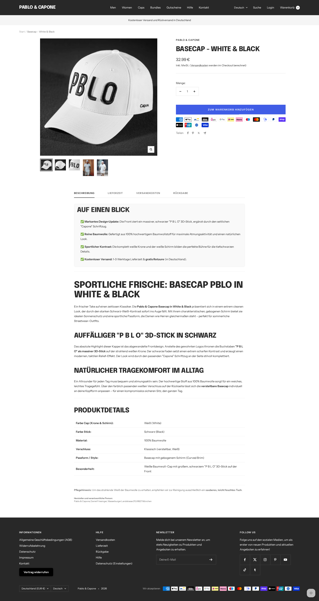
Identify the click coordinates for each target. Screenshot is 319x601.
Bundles (155, 7)
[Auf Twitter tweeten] (198, 133)
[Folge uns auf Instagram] (265, 560)
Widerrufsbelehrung (32, 545)
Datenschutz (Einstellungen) (114, 563)
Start (22, 31)
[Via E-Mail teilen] (205, 133)
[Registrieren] (210, 559)
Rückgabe (180, 193)
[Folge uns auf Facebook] (245, 560)
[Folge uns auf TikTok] (245, 570)
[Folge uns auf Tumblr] (255, 570)
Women (127, 7)
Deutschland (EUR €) (33, 588)
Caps (141, 7)
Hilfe (190, 7)
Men (113, 7)
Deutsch (239, 7)
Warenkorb (289, 7)
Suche (257, 7)
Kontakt (204, 7)
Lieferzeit (115, 193)
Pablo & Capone (188, 39)
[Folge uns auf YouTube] (285, 560)
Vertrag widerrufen (36, 572)
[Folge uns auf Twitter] (255, 560)
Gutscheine (174, 7)
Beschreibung (84, 193)
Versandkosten (199, 65)
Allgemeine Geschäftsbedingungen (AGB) (45, 540)
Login (270, 7)
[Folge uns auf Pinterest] (275, 560)
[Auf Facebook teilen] (188, 133)
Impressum (26, 557)
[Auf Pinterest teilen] (193, 133)
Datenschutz (27, 551)
